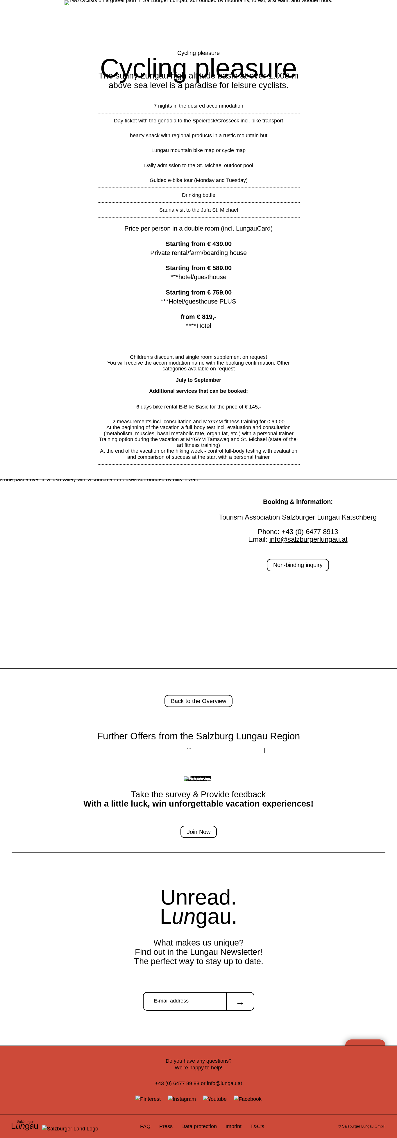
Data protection (199, 1126)
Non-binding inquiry (298, 565)
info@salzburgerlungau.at (308, 539)
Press (166, 1126)
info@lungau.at (224, 1083)
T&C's (257, 1126)
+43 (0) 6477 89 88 (177, 1083)
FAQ (145, 1126)
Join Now (198, 832)
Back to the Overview (198, 701)
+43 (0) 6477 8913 (310, 532)
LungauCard (253, 228)
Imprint (234, 1126)
